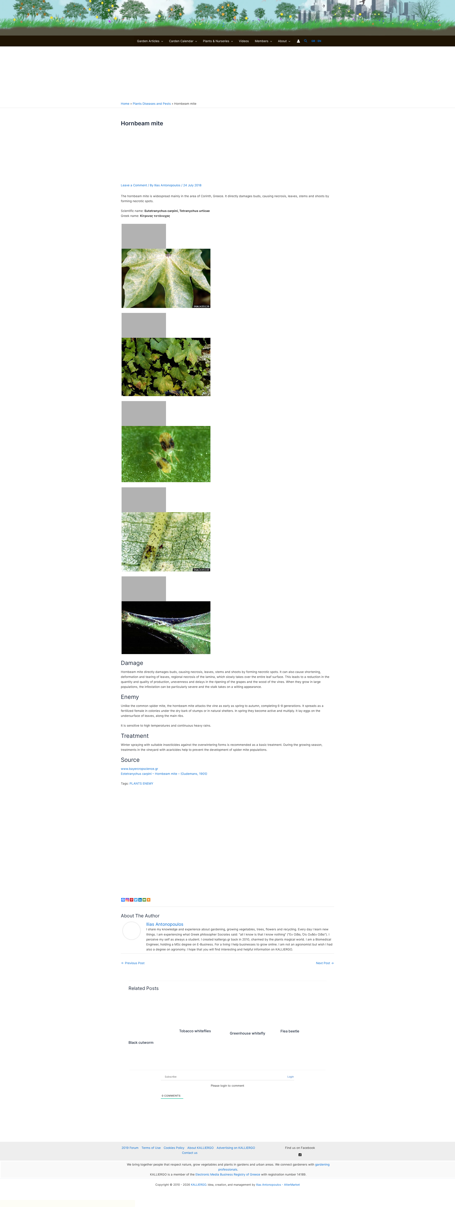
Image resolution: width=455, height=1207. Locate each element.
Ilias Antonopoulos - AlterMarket (278, 1184)
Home (125, 103)
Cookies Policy (174, 1148)
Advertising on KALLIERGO (236, 1148)
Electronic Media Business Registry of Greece (228, 1174)
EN (319, 41)
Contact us (189, 1153)
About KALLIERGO (200, 1148)
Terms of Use (151, 1148)
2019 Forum (130, 1148)
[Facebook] (300, 1154)
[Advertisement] (227, 73)
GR (313, 41)
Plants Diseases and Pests (152, 103)
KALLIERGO (198, 1184)
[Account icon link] (298, 41)
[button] (161, 41)
